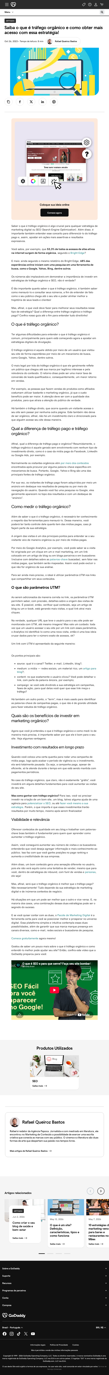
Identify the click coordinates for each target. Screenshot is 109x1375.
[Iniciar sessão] (95, 4)
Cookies (75, 1345)
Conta (5, 1298)
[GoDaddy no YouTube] (33, 1335)
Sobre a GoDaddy (11, 1268)
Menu (7, 12)
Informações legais (37, 1345)
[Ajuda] (90, 4)
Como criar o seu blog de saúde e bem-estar (23, 1226)
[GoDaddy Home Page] (14, 1315)
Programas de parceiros (14, 1290)
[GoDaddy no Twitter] (26, 1335)
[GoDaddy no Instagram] (11, 1335)
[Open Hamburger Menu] (6, 4)
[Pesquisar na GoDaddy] (102, 12)
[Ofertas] (84, 4)
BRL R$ (99, 1327)
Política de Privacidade (59, 1345)
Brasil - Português (11, 1327)
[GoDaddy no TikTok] (18, 1335)
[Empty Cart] (102, 4)
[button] (42, 1253)
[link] (20, 102)
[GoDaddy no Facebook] (4, 1335)
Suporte (6, 1276)
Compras (6, 1305)
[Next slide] (100, 1191)
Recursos (6, 1283)
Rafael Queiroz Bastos (66, 41)
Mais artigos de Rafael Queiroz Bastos (29, 1151)
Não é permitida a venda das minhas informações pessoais (54, 1350)
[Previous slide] (90, 1191)
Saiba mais (17, 1238)
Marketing (96, 1210)
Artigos (11, 21)
